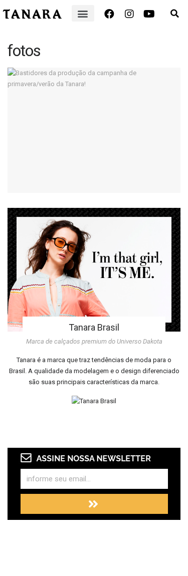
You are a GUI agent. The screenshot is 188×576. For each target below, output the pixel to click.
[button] (83, 13)
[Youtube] (149, 14)
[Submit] (94, 504)
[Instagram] (129, 14)
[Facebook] (109, 14)
